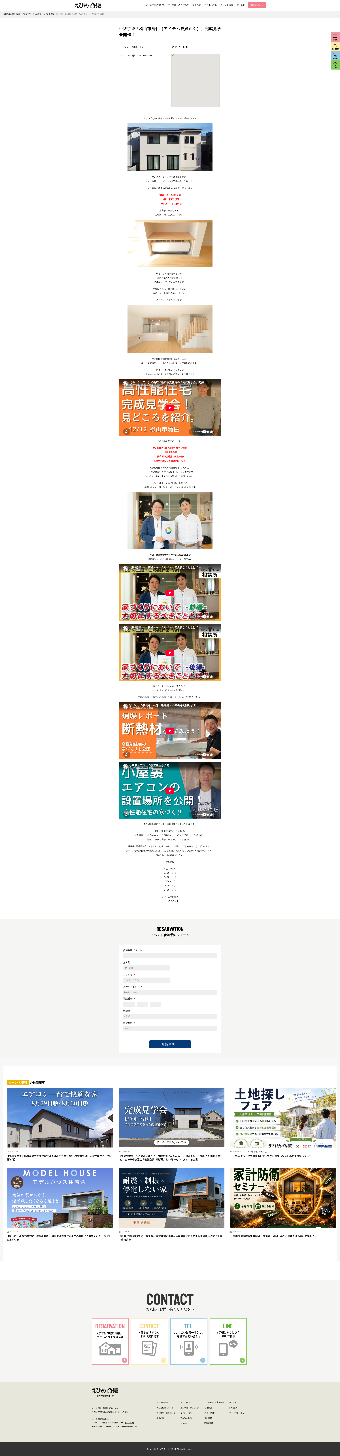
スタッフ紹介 (210, 1413)
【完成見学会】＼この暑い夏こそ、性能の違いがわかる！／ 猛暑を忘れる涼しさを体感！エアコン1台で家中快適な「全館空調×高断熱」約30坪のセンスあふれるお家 (171, 1158)
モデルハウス (210, 5)
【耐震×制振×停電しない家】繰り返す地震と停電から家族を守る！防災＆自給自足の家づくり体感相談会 (170, 1238)
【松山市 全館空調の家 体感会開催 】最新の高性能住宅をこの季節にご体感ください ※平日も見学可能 (59, 1238)
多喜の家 (196, 5)
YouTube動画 (186, 1418)
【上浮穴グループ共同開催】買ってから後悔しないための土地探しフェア (271, 1156)
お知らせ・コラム (187, 1423)
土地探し (262, 1151)
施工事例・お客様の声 (189, 1408)
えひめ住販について (154, 5)
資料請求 (233, 1408)
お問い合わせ (257, 5)
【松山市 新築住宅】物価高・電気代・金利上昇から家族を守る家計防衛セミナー (275, 1236)
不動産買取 (209, 1423)
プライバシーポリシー (238, 1413)
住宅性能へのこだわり (178, 5)
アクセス (124, 1412)
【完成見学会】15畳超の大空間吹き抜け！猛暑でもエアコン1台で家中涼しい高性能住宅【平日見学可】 (59, 1158)
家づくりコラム (235, 1402)
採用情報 (208, 1418)
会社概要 (240, 5)
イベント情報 (226, 5)
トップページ (162, 1402)
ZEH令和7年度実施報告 (214, 1402)
